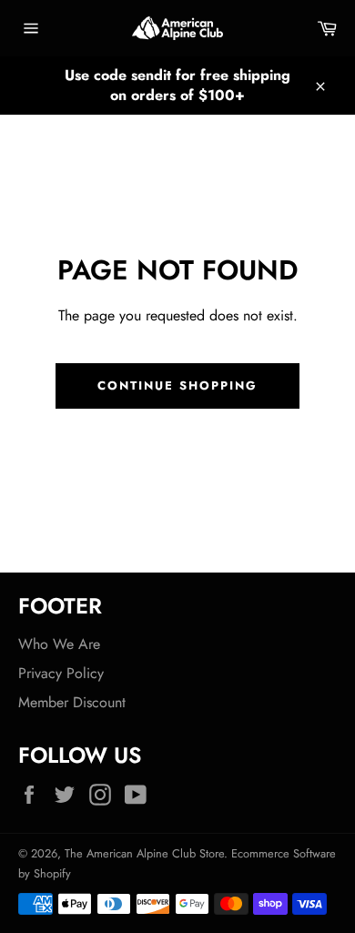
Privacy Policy (61, 673)
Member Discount (72, 702)
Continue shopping (177, 385)
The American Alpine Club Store (144, 853)
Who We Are (59, 644)
